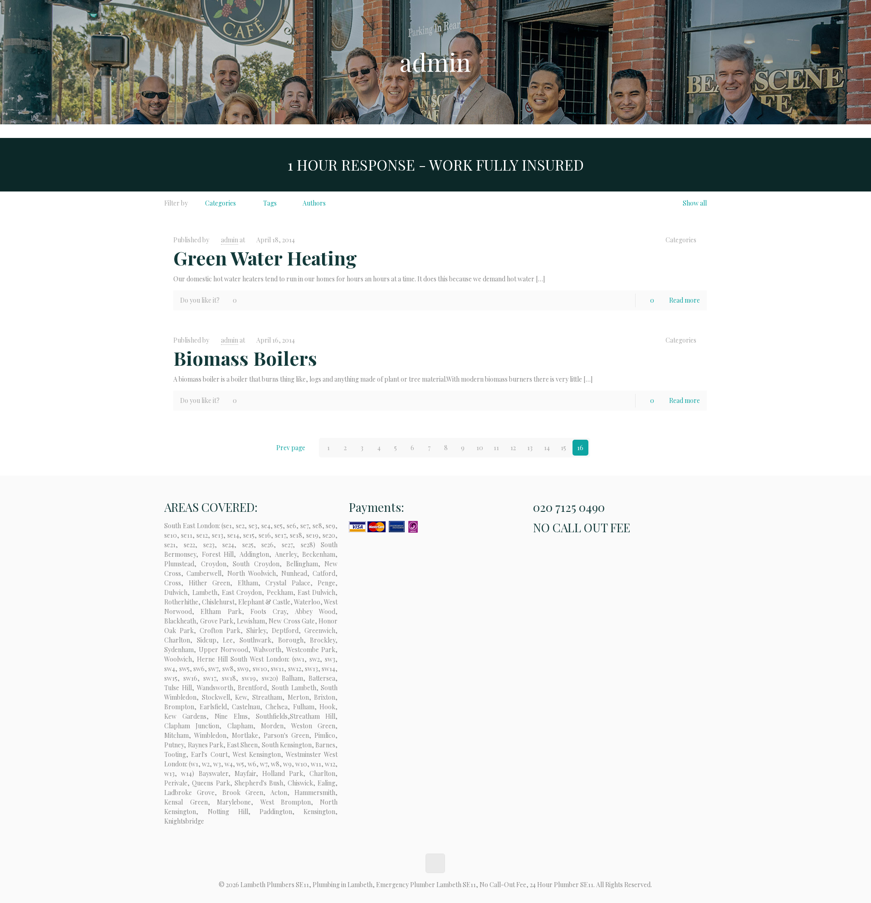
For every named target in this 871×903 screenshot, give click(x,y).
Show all (695, 203)
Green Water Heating (265, 257)
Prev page (290, 447)
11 (496, 447)
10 (479, 447)
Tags (270, 203)
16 (580, 447)
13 (530, 447)
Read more (684, 300)
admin (229, 240)
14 (547, 447)
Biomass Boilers (245, 358)
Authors (314, 203)
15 (563, 447)
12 (513, 447)
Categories (220, 203)
